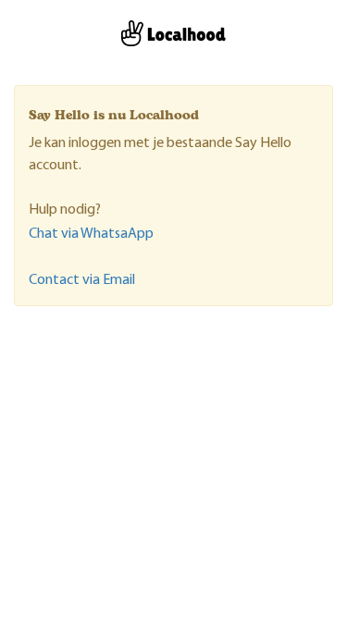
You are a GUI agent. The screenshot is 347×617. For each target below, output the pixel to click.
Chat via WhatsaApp (91, 234)
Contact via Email (82, 280)
